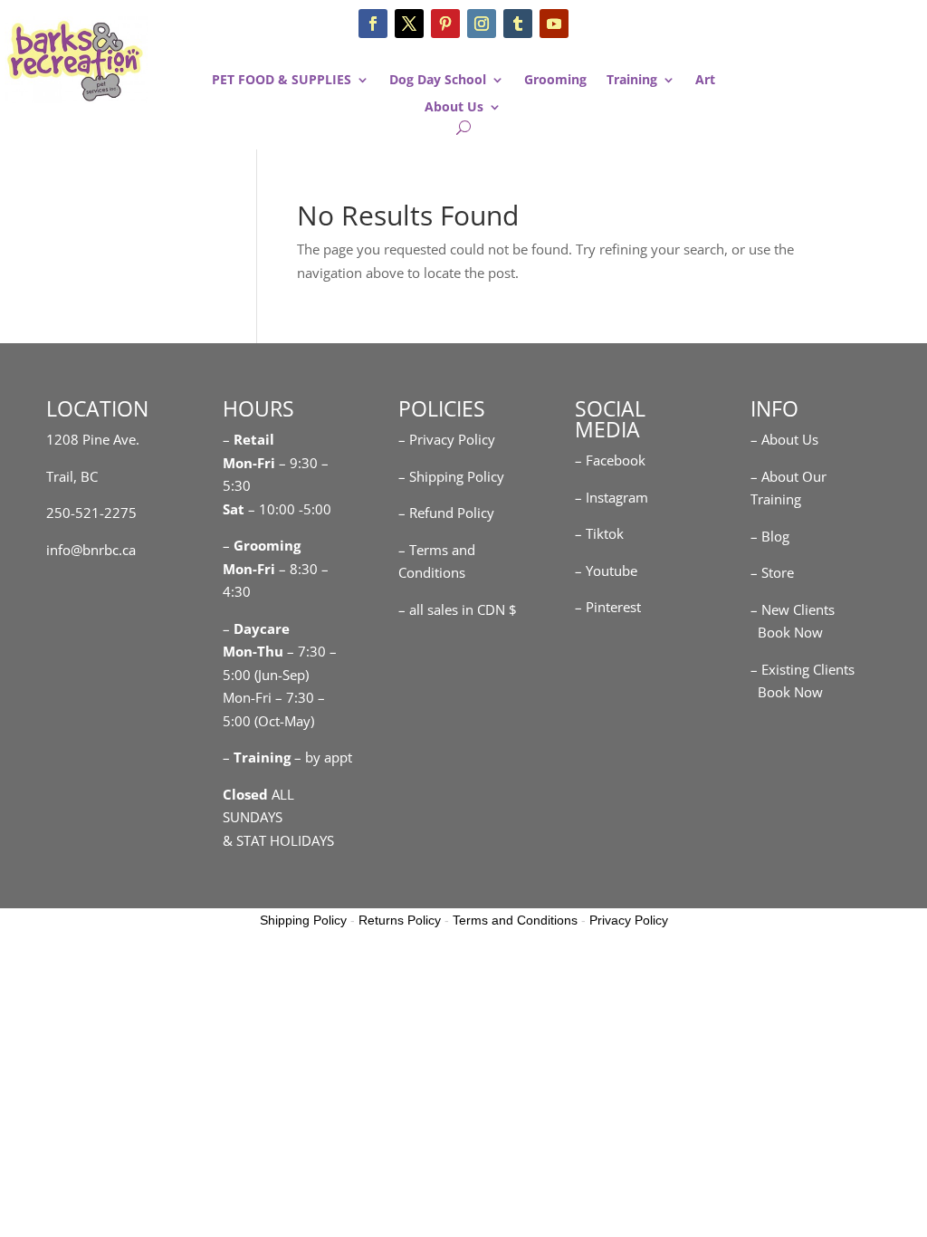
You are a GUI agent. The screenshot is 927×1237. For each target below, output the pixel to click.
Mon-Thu (253, 651)
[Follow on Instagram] (481, 23)
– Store (772, 572)
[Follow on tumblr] (517, 23)
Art (705, 80)
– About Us (784, 439)
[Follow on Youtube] (554, 23)
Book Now (786, 632)
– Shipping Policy (451, 476)
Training (632, 80)
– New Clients (792, 609)
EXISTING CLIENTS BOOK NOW (841, 121)
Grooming (555, 80)
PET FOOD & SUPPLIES (281, 80)
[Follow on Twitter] (409, 23)
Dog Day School (437, 80)
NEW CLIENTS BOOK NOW (842, 41)
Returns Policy (399, 920)
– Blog (769, 536)
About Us (454, 108)
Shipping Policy (303, 920)
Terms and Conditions (515, 920)
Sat (233, 509)
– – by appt (287, 757)
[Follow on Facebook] (372, 23)
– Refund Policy (446, 512)
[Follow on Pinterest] (445, 23)
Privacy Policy (628, 920)
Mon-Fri (249, 569)
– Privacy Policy (446, 439)
